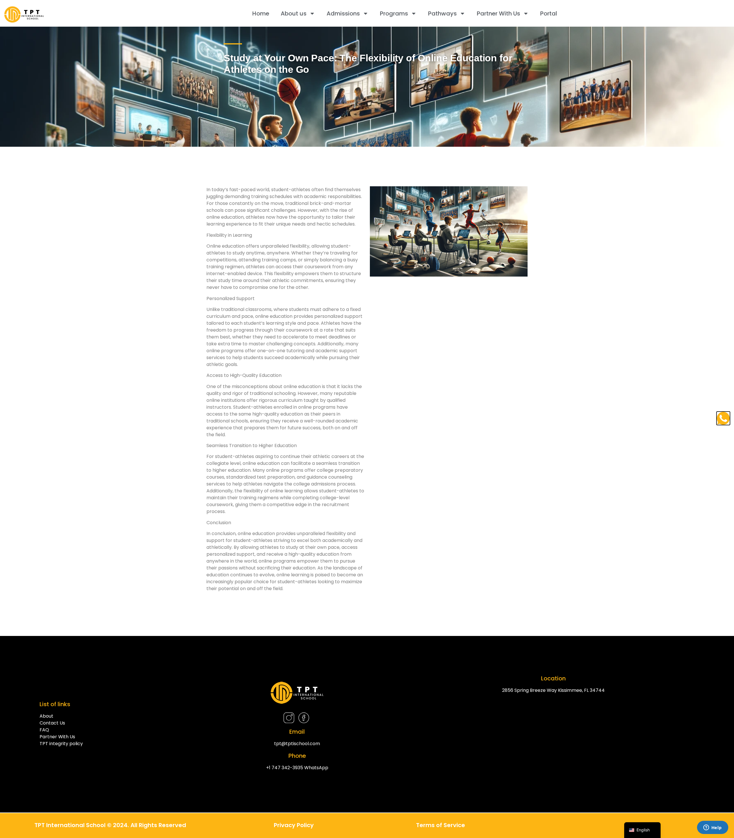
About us (294, 13)
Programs (394, 13)
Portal (548, 13)
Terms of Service (440, 825)
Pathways (442, 13)
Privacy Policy (294, 825)
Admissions (343, 13)
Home (260, 13)
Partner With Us (498, 13)
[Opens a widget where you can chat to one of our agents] (712, 828)
